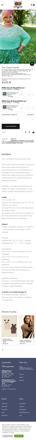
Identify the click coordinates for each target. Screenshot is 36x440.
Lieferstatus (21, 406)
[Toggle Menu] (2, 5)
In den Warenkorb (10, 126)
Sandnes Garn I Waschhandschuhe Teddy (8, 340)
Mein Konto (4, 403)
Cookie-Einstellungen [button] (7, 436)
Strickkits (13, 139)
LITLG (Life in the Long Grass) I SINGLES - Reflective (12, 94)
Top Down (20, 143)
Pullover (25, 142)
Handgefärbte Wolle (13, 142)
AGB (20, 415)
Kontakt (21, 377)
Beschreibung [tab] (6, 154)
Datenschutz (5, 415)
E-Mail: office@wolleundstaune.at (25, 367)
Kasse (3, 412)
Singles (31, 142)
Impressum (21, 380)
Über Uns (21, 374)
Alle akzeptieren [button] (18, 436)
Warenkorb (4, 406)
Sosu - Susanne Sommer (9, 143)
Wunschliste (4, 409)
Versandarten (22, 403)
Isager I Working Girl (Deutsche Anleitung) (25, 340)
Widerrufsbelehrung (24, 412)
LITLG (21, 142)
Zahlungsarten (22, 409)
